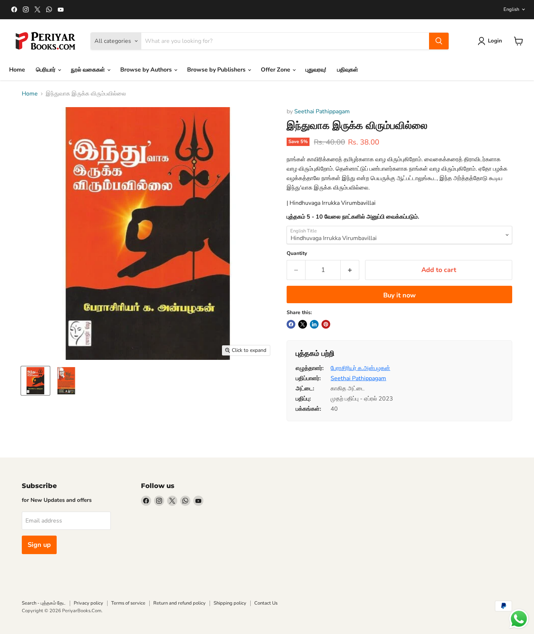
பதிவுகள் (347, 70)
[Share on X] (302, 324)
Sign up (39, 544)
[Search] (439, 41)
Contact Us (266, 603)
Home (17, 70)
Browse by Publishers (217, 70)
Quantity (297, 253)
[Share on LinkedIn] (314, 324)
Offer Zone (276, 70)
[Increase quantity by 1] (350, 270)
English (511, 9)
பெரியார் (46, 70)
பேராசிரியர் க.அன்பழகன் (360, 368)
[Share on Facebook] (291, 324)
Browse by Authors (146, 70)
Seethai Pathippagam (322, 111)
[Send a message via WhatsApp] (518, 618)
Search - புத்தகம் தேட (44, 603)
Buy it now (399, 295)
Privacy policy (88, 603)
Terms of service (128, 603)
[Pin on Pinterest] (325, 324)
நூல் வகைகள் (88, 70)
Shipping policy (230, 603)
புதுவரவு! (316, 70)
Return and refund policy (179, 603)
